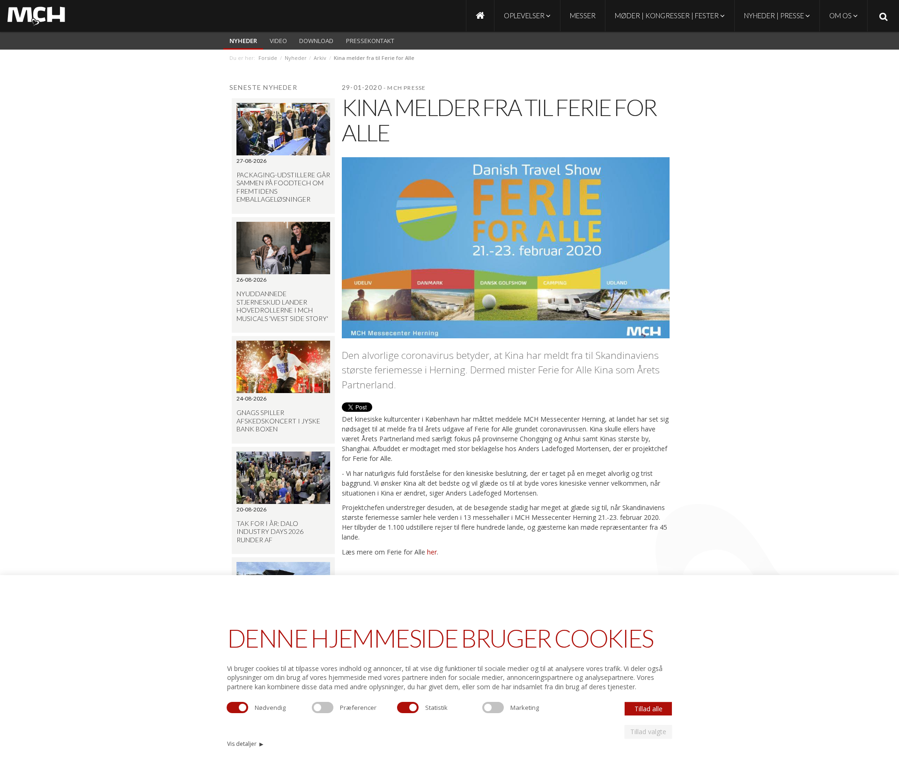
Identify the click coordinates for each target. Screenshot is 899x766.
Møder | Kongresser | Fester (667, 15)
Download (316, 40)
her (432, 551)
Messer (583, 15)
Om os (841, 15)
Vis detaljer (245, 744)
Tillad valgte (648, 731)
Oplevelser (525, 15)
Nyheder (243, 40)
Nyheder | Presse (774, 15)
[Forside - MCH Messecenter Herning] (480, 15)
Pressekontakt (370, 40)
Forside (267, 57)
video (278, 40)
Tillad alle (648, 708)
